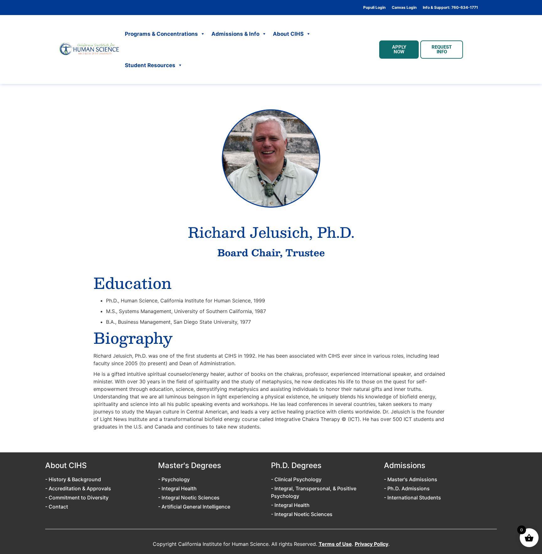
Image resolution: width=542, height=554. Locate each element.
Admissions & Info (235, 34)
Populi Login (374, 7)
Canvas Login (404, 7)
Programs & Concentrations (161, 34)
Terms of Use (335, 544)
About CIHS (288, 34)
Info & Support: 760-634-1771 (450, 7)
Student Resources (150, 65)
